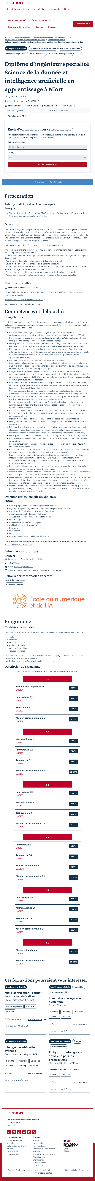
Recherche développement (60, 53)
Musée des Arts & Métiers (44, 1154)
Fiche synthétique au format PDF (18, 544)
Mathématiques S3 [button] (26, 802)
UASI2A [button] (19, 964)
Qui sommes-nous (15, 1138)
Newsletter (83, 1170)
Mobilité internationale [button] (27, 865)
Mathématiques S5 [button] (26, 908)
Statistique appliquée (15, 53)
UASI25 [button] (19, 774)
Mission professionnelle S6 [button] (30, 960)
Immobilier (79, 987)
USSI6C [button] (19, 711)
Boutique (37, 1151)
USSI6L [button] (19, 858)
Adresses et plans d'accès (44, 1149)
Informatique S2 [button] (24, 750)
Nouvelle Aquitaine (14, 584)
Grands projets (13, 1154)
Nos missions (12, 1143)
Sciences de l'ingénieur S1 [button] (30, 686)
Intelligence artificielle (56, 40)
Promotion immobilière (60, 992)
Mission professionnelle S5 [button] (30, 929)
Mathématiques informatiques (43, 48)
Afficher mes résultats (47, 164)
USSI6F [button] (19, 763)
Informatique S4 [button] (24, 844)
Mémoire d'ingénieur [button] (27, 950)
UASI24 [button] (19, 721)
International (38, 1160)
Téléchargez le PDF (16, 116)
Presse (36, 1140)
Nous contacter (39, 1146)
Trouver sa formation (41, 20)
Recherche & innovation (19, 27)
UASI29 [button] (19, 953)
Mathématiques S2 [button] (26, 739)
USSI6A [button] (19, 690)
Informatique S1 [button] (24, 697)
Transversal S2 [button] (24, 760)
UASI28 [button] (19, 932)
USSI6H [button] (19, 806)
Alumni (10, 1149)
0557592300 (17, 563)
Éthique (77, 1041)
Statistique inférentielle (70, 48)
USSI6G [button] (20, 795)
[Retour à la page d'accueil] (14, 2)
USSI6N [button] (19, 900)
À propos (37, 1138)
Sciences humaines (58, 1046)
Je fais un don (12, 1151)
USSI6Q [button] (20, 921)
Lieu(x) (11, 153)
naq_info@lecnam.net (23, 567)
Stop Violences (39, 1163)
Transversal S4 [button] (24, 855)
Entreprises (53, 27)
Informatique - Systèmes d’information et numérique (25, 40)
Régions (39, 27)
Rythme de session (16, 142)
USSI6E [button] (19, 753)
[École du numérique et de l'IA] (47, 601)
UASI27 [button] (19, 879)
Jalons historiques (14, 1140)
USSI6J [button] (19, 816)
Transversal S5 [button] (24, 918)
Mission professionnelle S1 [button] (30, 718)
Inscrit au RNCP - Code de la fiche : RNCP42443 (25, 300)
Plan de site (38, 1165)
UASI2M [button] (20, 869)
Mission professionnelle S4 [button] (30, 876)
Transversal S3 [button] (24, 813)
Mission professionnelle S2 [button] (30, 770)
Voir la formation (35, 1019)
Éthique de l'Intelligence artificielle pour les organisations (65, 1056)
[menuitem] (13, 9)
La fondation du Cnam (16, 1146)
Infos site (10, 1170)
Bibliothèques (39, 1157)
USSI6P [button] (19, 911)
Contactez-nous (83, 24)
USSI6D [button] (19, 742)
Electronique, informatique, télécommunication (51, 37)
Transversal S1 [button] (24, 707)
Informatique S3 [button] (24, 792)
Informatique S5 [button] (24, 897)
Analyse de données (36, 53)
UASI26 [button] (19, 826)
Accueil (7, 37)
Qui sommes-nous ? (17, 20)
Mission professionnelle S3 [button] (30, 823)
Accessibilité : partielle (68, 1170)
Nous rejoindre (39, 1143)
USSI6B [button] (19, 700)
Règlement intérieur (24, 1170)
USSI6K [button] (19, 848)
